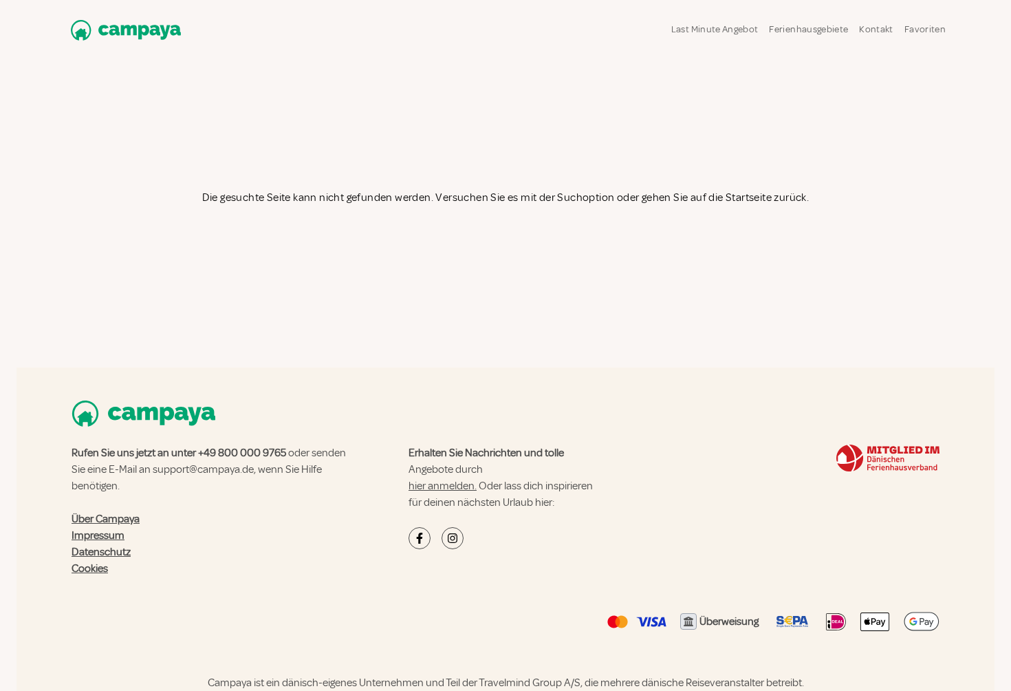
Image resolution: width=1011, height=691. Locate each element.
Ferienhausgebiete (808, 29)
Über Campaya (106, 519)
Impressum (98, 535)
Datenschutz (101, 552)
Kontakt (876, 29)
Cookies (90, 568)
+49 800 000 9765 (242, 453)
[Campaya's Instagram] (453, 538)
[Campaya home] (123, 30)
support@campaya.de (203, 469)
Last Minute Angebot (715, 29)
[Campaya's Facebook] (420, 538)
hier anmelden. (443, 486)
